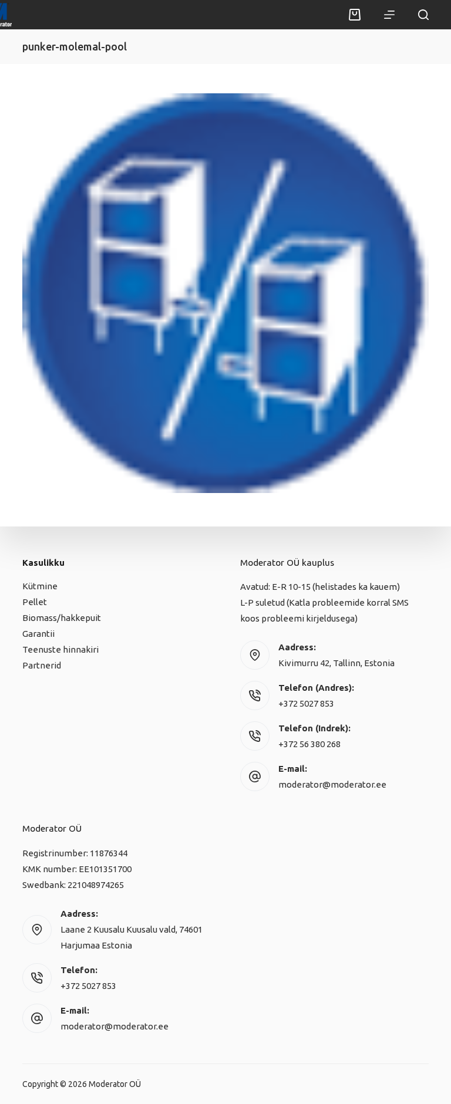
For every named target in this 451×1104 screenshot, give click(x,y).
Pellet (34, 602)
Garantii (38, 634)
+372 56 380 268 (309, 744)
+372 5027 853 (306, 703)
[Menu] (389, 14)
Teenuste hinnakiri (60, 649)
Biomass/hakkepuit (61, 618)
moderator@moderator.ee (332, 784)
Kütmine (40, 586)
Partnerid (41, 665)
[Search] (423, 14)
